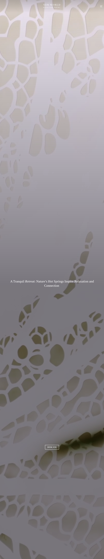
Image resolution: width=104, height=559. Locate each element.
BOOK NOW (52, 447)
